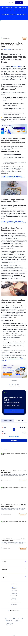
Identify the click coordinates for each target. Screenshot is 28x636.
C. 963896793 (14, 590)
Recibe (3, 431)
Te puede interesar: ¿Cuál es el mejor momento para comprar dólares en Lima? (12, 177)
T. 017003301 (14, 588)
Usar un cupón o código (14, 436)
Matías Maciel (7, 49)
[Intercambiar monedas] (14, 429)
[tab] (7, 420)
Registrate (19, 2)
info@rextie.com (14, 587)
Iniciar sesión (11, 2)
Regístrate (14, 440)
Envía (3, 425)
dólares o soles (16, 66)
